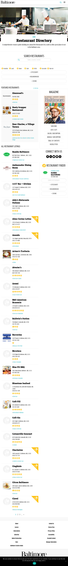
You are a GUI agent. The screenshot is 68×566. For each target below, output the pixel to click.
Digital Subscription (54, 133)
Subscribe (54, 126)
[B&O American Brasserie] (7, 307)
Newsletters (54, 144)
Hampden (19, 362)
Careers (17, 527)
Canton (19, 278)
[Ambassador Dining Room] (7, 172)
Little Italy (19, 214)
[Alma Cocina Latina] (7, 225)
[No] (66, 561)
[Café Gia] (7, 423)
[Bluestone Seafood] (7, 390)
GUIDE (34, 37)
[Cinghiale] (7, 472)
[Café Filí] (7, 407)
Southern (15, 461)
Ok (34, 563)
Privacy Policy (51, 531)
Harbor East (21, 160)
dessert (24, 138)
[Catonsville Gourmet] (7, 440)
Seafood (15, 119)
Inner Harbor (20, 119)
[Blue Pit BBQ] (7, 373)
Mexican (15, 346)
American (15, 102)
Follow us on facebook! (47, 156)
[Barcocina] (7, 340)
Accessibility (51, 534)
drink (28, 138)
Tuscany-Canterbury (24, 179)
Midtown (21, 412)
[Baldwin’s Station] (7, 324)
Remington (20, 509)
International (16, 179)
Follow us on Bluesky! (53, 156)
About (16, 523)
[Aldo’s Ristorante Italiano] (7, 207)
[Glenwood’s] (7, 98)
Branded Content (51, 538)
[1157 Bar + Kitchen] (7, 190)
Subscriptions (16, 531)
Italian (14, 214)
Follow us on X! (50, 156)
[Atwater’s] (7, 273)
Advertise (16, 534)
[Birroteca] (7, 357)
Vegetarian (15, 160)
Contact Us (51, 523)
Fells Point (20, 346)
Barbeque (15, 378)
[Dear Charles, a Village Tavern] (7, 132)
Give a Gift (54, 130)
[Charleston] (7, 456)
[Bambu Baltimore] (7, 156)
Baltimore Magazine (33, 2)
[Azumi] (7, 289)
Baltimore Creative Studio (16, 545)
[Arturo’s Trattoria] (7, 257)
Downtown (20, 313)
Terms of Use (51, 527)
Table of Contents (54, 141)
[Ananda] (7, 241)
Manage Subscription (54, 137)
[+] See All (35, 88)
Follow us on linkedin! (57, 156)
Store (16, 542)
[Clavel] (7, 504)
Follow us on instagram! (60, 156)
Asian (14, 295)
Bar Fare (20, 138)
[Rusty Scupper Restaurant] (7, 113)
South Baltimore (21, 195)
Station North (23, 230)
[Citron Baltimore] (7, 488)
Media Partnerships (16, 538)
